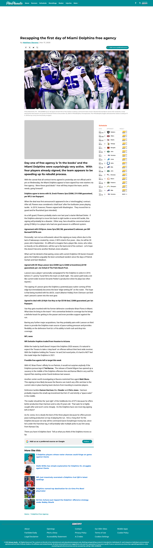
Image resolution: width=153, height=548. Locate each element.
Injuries (69, 3)
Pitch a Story (52, 533)
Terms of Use (100, 533)
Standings (53, 3)
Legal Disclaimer (31, 537)
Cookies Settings (102, 537)
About (27, 529)
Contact (78, 529)
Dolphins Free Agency (39, 514)
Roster (61, 3)
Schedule (43, 3)
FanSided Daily (31, 533)
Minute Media (13, 542)
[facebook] (135, 3)
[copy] (37, 47)
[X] (140, 3)
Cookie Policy (122, 533)
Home (26, 514)
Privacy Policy (80, 533)
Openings (51, 529)
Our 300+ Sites (101, 529)
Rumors (34, 3)
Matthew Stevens (30, 43)
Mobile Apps (122, 529)
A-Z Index (79, 537)
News (27, 3)
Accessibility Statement (57, 537)
